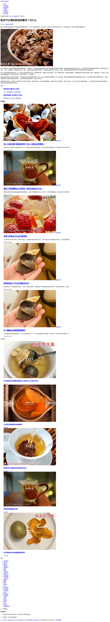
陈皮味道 (6, 576)
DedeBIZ (20, 620)
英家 (5, 582)
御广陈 (5, 562)
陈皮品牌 (6, 7)
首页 (5, 4)
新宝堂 (5, 584)
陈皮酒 (5, 565)
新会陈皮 (6, 5)
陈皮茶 (5, 8)
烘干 (5, 586)
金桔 (5, 603)
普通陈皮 (6, 567)
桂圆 (5, 601)
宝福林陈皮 (7, 606)
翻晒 (5, 581)
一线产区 (6, 578)
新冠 (9, 27)
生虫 (5, 598)
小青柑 (5, 10)
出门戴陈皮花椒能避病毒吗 (14, 330)
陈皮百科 (6, 11)
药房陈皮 (6, 571)
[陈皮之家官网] (5, 1)
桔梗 (5, 592)
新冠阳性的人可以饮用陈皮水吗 (16, 283)
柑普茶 (5, 579)
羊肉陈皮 (6, 561)
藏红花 (5, 564)
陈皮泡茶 (6, 589)
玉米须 (5, 604)
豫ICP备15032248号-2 (33, 620)
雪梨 (5, 568)
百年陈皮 (6, 593)
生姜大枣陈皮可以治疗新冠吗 (15, 236)
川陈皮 (5, 573)
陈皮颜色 (6, 587)
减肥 (5, 570)
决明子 (5, 596)
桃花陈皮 (6, 595)
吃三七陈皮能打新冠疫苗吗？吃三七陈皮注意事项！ (24, 144)
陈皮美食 (6, 13)
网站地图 (58, 620)
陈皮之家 (10, 620)
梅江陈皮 (6, 575)
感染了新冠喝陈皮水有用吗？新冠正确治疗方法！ (23, 189)
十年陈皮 (6, 590)
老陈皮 (5, 600)
